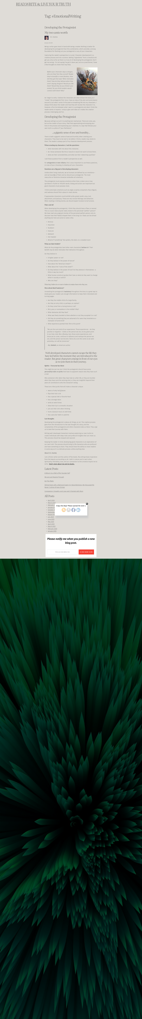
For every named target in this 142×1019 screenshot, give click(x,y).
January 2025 (52, 531)
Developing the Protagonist (61, 27)
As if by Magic (49, 481)
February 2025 (52, 529)
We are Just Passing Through (54, 477)
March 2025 (51, 526)
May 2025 (51, 522)
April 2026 (51, 500)
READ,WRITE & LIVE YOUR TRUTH (43, 4)
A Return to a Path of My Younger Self (57, 473)
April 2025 (51, 524)
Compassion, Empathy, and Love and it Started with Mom (64, 491)
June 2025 (51, 519)
